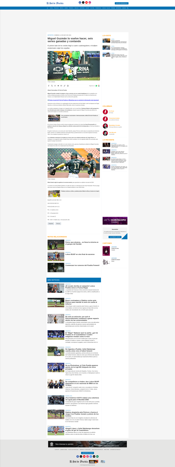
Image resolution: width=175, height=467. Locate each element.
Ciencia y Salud (106, 8)
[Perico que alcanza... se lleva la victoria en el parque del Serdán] (56, 245)
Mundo (66, 8)
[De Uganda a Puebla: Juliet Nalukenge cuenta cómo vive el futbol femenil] (56, 354)
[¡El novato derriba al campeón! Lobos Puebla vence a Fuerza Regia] (56, 289)
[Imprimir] (68, 86)
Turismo (113, 8)
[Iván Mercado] (105, 133)
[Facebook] (80, 2)
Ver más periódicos (121, 3)
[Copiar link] (64, 86)
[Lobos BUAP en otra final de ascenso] (56, 256)
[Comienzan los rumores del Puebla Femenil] (56, 267)
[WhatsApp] (55, 86)
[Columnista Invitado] (105, 119)
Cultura (92, 8)
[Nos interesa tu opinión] (87, 444)
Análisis (76, 8)
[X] (83, 2)
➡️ (48, 100)
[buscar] (128, 8)
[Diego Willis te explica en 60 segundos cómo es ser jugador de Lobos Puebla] (106, 145)
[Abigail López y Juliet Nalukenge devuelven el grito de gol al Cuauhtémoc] (56, 431)
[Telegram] (58, 86)
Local (51, 8)
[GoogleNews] (91, 456)
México (61, 8)
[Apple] (94, 456)
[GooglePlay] (97, 456)
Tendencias (98, 8)
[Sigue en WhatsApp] (96, 86)
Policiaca (56, 8)
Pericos (58, 223)
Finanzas (71, 8)
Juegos (124, 8)
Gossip (87, 8)
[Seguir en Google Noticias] (99, 86)
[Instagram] (90, 2)
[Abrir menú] (47, 8)
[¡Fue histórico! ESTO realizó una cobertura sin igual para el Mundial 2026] (56, 401)
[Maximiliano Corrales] (105, 126)
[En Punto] (105, 112)
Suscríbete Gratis (115, 237)
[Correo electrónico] (61, 86)
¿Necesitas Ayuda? (87, 453)
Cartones (82, 8)
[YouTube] (86, 2)
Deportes (118, 8)
